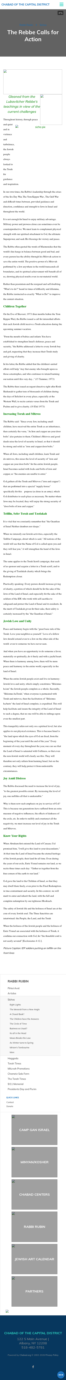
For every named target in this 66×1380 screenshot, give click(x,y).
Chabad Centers (34, 1194)
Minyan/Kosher (35, 1162)
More (12, 1052)
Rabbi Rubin (26, 24)
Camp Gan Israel (34, 1130)
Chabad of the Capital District (25, 4)
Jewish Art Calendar (34, 1259)
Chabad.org (25, 1355)
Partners (34, 1291)
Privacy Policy (51, 1355)
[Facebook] (33, 1366)
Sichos (43, 24)
